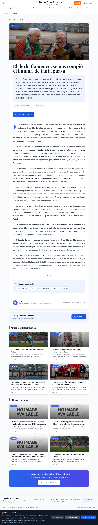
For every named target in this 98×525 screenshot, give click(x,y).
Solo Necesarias (72, 517)
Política (34, 8)
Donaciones (64, 499)
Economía (43, 8)
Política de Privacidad (19, 522)
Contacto (43, 499)
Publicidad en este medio (88, 500)
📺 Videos (13, 8)
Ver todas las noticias (49, 482)
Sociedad (52, 8)
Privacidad (55, 501)
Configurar (59, 517)
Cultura (71, 8)
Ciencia (88, 8)
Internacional (24, 8)
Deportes (80, 8)
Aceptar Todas (88, 517)
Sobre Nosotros (53, 499)
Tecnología (62, 8)
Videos (35, 499)
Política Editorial (75, 499)
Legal (62, 501)
